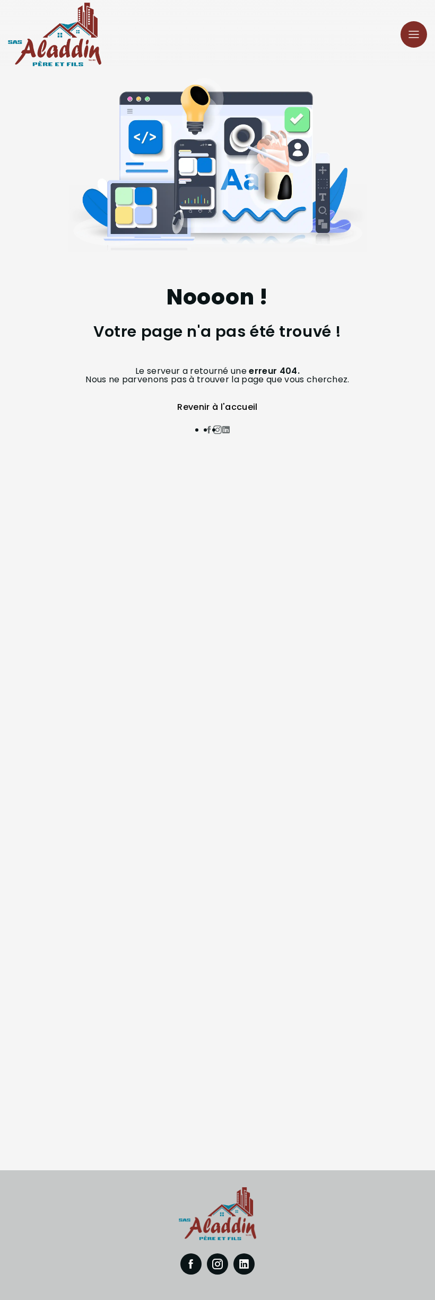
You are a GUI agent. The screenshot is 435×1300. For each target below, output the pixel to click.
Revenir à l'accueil (217, 407)
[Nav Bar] (414, 34)
